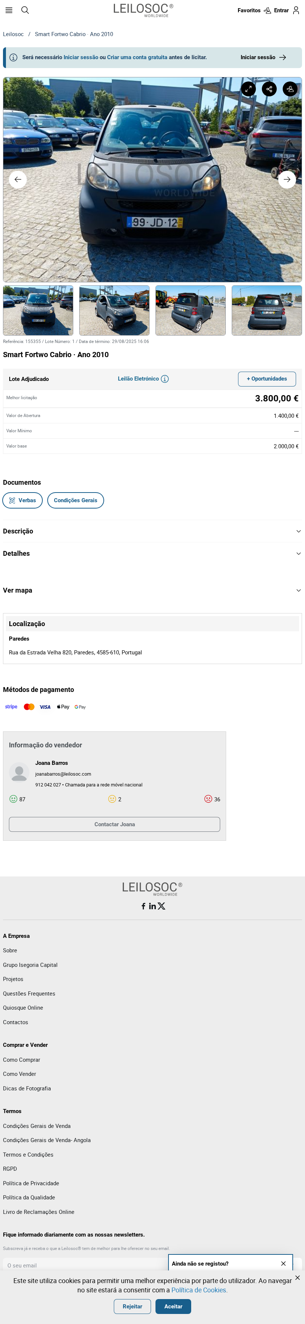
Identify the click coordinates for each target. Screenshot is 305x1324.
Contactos (15, 1022)
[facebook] (143, 906)
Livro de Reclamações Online (38, 1211)
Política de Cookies (198, 1289)
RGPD (10, 1168)
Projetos (13, 978)
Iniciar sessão (81, 57)
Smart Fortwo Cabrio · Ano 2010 (74, 34)
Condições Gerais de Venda (37, 1125)
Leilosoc (13, 34)
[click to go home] (143, 10)
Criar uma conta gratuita (137, 57)
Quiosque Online (23, 1007)
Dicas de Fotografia (27, 1088)
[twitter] (161, 906)
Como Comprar (21, 1059)
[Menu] (9, 10)
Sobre (10, 950)
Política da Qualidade (29, 1197)
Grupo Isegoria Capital (30, 964)
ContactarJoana (114, 824)
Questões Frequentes (29, 993)
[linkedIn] (152, 906)
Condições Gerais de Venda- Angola (47, 1140)
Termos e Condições (28, 1154)
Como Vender (19, 1073)
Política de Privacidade (31, 1183)
